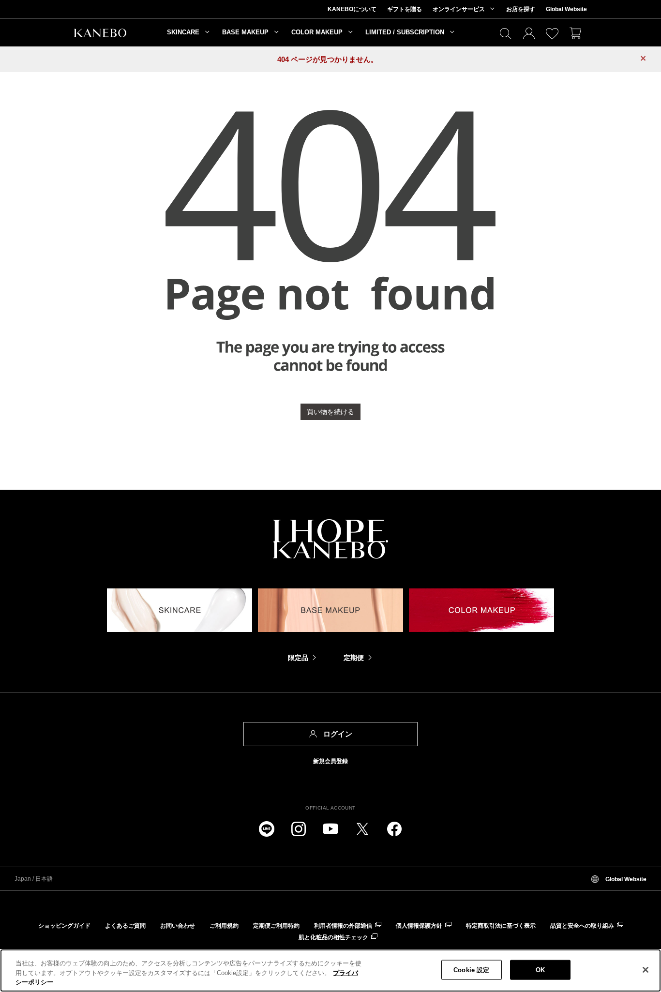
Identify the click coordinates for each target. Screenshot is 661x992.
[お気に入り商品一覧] (552, 34)
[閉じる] (645, 969)
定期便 (354, 657)
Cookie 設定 (471, 969)
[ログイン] (529, 34)
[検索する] (505, 34)
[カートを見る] (575, 34)
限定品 (298, 657)
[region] (330, 970)
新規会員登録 (330, 761)
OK (540, 969)
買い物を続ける (330, 412)
